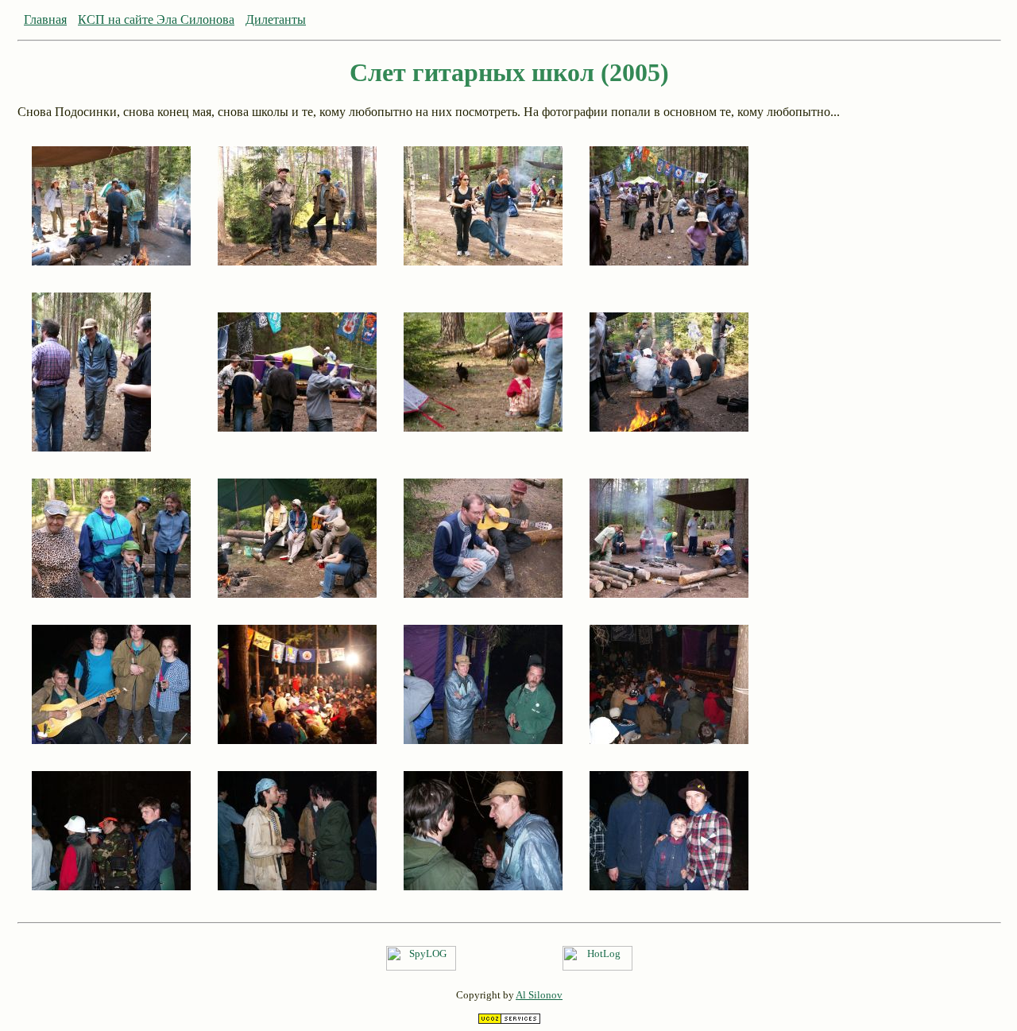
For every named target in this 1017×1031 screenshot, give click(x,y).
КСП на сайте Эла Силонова (156, 19)
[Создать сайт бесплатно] (509, 1020)
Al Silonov (539, 995)
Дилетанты (276, 19)
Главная (45, 19)
